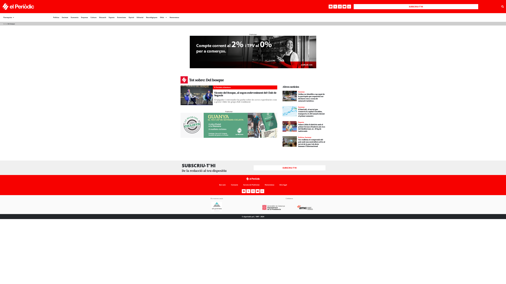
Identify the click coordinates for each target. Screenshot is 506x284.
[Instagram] (340, 7)
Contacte (234, 185)
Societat (65, 17)
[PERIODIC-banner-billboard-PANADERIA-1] (253, 67)
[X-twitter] (335, 7)
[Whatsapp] (349, 7)
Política (56, 17)
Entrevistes (121, 17)
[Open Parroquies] (13, 17)
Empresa (84, 17)
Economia (74, 17)
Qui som (222, 185)
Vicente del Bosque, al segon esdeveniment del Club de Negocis (245, 94)
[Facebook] (331, 7)
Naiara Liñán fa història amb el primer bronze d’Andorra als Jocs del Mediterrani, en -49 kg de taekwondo (311, 127)
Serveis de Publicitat (251, 185)
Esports (112, 17)
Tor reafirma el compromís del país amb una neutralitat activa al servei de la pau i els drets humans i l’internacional (311, 143)
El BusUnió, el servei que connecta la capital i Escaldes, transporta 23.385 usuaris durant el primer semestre (311, 112)
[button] (502, 6)
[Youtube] (344, 7)
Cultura (93, 17)
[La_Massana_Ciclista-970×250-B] (229, 137)
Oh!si (162, 17)
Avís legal (283, 185)
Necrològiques (151, 17)
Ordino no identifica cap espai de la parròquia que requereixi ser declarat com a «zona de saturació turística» (311, 97)
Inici (4, 24)
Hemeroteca (174, 17)
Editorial (140, 17)
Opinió (131, 17)
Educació (102, 17)
